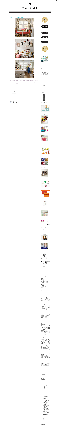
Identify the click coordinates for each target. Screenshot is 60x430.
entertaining (42, 318)
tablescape (48, 364)
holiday (47, 326)
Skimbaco (42, 285)
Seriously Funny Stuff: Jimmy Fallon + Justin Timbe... (46, 409)
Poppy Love (44, 389)
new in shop (43, 347)
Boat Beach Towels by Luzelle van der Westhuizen (46, 406)
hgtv (43, 326)
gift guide (42, 323)
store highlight (45, 361)
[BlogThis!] (13, 93)
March (44, 420)
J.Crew (44, 333)
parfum (46, 349)
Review (48, 356)
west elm (42, 370)
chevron (43, 305)
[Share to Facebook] (15, 93)
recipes (42, 356)
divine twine (42, 315)
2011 (43, 380)
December (44, 381)
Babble (42, 278)
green (49, 324)
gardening (48, 322)
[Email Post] (11, 93)
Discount (43, 314)
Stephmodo (42, 277)
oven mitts (43, 348)
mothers (45, 344)
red (45, 356)
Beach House (48, 298)
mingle (45, 341)
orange (49, 347)
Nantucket (48, 345)
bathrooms (43, 297)
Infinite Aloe (48, 330)
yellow (48, 370)
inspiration (43, 331)
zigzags (44, 371)
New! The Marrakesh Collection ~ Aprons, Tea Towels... (46, 412)
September (44, 385)
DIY (45, 315)
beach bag (42, 298)
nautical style (43, 346)
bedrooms (45, 300)
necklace (48, 346)
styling (42, 364)
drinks (46, 316)
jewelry (44, 334)
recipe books (47, 355)
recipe (44, 355)
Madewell (48, 338)
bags (46, 295)
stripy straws (45, 363)
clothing (47, 306)
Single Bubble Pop (43, 286)
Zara (41, 371)
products (42, 354)
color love (48, 308)
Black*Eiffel (42, 279)
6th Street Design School (44, 281)
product (47, 353)
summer (45, 364)
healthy (49, 325)
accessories (48, 292)
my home (45, 345)
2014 (43, 377)
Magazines (43, 339)
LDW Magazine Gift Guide (44, 282)
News (46, 347)
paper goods (43, 349)
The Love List (43, 280)
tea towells (46, 365)
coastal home (43, 307)
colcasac (45, 308)
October (44, 384)
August (44, 386)
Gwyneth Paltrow (44, 325)
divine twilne (47, 314)
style (48, 363)
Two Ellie (42, 283)
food (44, 321)
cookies (43, 309)
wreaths (45, 370)
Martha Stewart (45, 340)
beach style (44, 299)
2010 (43, 424)
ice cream (45, 330)
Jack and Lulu (48, 333)
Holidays (42, 327)
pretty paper (42, 353)
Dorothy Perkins (43, 316)
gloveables (46, 324)
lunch (44, 338)
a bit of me (43, 292)
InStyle (43, 332)
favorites (47, 320)
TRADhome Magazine (44, 276)
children (47, 305)
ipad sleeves (46, 332)
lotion (42, 337)
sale (45, 357)
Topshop (46, 366)
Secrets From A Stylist (44, 275)
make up (47, 339)
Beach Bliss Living (43, 267)
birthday (48, 300)
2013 (43, 378)
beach (47, 297)
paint (45, 348)
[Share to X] (14, 93)
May (43, 418)
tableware (43, 365)
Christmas (42, 306)
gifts (47, 323)
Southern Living (23, 81)
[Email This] (12, 93)
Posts (43, 229)
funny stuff (45, 322)
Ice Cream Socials (45, 414)
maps (41, 340)
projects (47, 354)
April (43, 419)
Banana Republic (48, 296)
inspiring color (48, 331)
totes (48, 366)
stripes (45, 362)
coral (45, 309)
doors (48, 315)
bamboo (44, 296)
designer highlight (44, 311)
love (44, 337)
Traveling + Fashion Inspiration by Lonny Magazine (46, 403)
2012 (43, 379)
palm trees (48, 348)
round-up (42, 357)
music (42, 345)
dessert (42, 312)
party (49, 349)
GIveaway (42, 324)
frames (42, 322)
